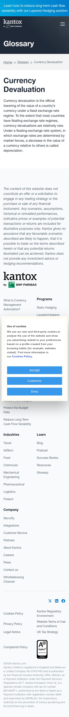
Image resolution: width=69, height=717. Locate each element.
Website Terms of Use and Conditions (51, 624)
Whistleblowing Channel (13, 579)
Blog (40, 443)
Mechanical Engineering (11, 475)
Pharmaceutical (13, 484)
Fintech (8, 499)
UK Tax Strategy (47, 632)
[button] (62, 24)
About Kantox (12, 547)
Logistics (9, 492)
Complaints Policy (15, 647)
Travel (7, 443)
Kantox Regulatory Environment (49, 613)
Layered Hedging (48, 315)
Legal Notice (11, 632)
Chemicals (10, 465)
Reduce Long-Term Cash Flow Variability (17, 422)
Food (6, 458)
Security (8, 518)
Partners (9, 540)
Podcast (42, 450)
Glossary (23, 62)
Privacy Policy (12, 624)
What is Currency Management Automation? (14, 304)
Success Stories (47, 458)
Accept (34, 370)
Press (7, 562)
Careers (8, 555)
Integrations (11, 525)
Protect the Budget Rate (15, 410)
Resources (44, 465)
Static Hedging (46, 307)
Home (7, 62)
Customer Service (15, 533)
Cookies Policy (13, 613)
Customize (35, 380)
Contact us (10, 570)
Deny (34, 391)
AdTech (8, 450)
